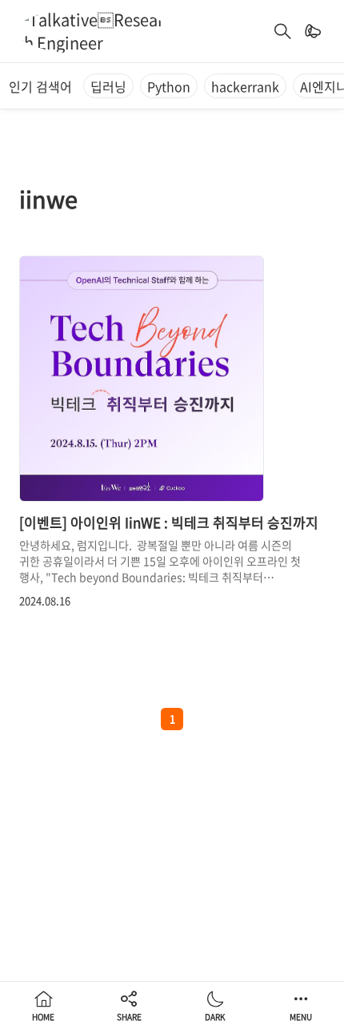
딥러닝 (108, 86)
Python (168, 86)
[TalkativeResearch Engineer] (92, 31)
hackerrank (245, 86)
